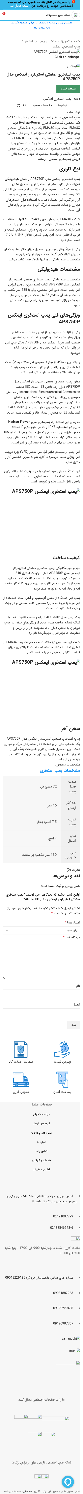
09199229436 (63, 1308)
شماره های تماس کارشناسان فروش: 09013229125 (39, 1277)
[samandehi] (71, 1338)
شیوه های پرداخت (41, 1133)
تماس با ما (41, 1151)
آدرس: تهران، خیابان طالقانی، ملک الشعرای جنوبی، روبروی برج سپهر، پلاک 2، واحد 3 (41, 1199)
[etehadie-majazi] (68, 1373)
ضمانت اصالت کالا (20, 1061)
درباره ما (41, 1142)
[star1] (74, 1351)
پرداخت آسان (62, 1091)
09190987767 (63, 1323)
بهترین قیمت (62, 1061)
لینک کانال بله (19, 5)
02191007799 (63, 1216)
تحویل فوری (21, 1091)
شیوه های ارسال (41, 1123)
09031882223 (63, 1293)
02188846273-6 (61, 1227)
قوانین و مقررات (41, 1169)
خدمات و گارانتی (41, 1160)
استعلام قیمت (68, 89)
